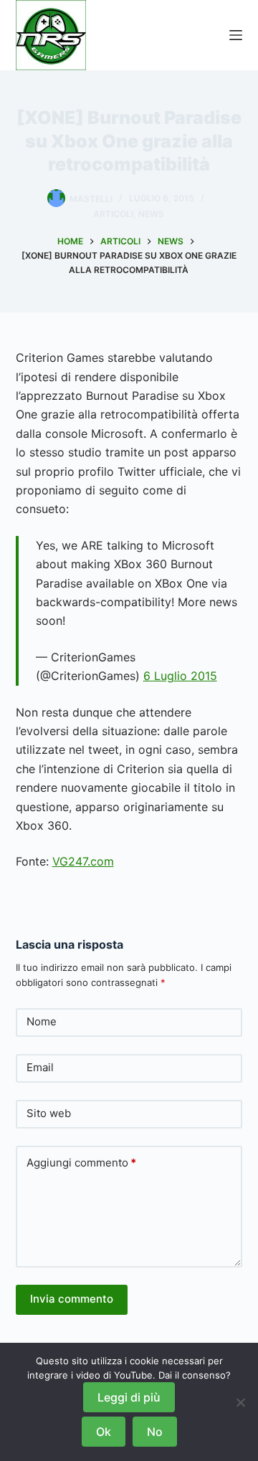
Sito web (49, 1113)
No (155, 1431)
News (151, 214)
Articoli (113, 214)
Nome (42, 1021)
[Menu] (235, 35)
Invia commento (71, 1299)
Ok (103, 1431)
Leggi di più (129, 1397)
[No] (240, 1402)
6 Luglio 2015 (180, 676)
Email (40, 1067)
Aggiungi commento (81, 1162)
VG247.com (83, 861)
